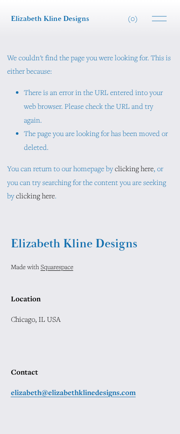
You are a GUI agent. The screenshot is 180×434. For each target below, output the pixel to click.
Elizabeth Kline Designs (50, 18)
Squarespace (57, 266)
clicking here (134, 168)
